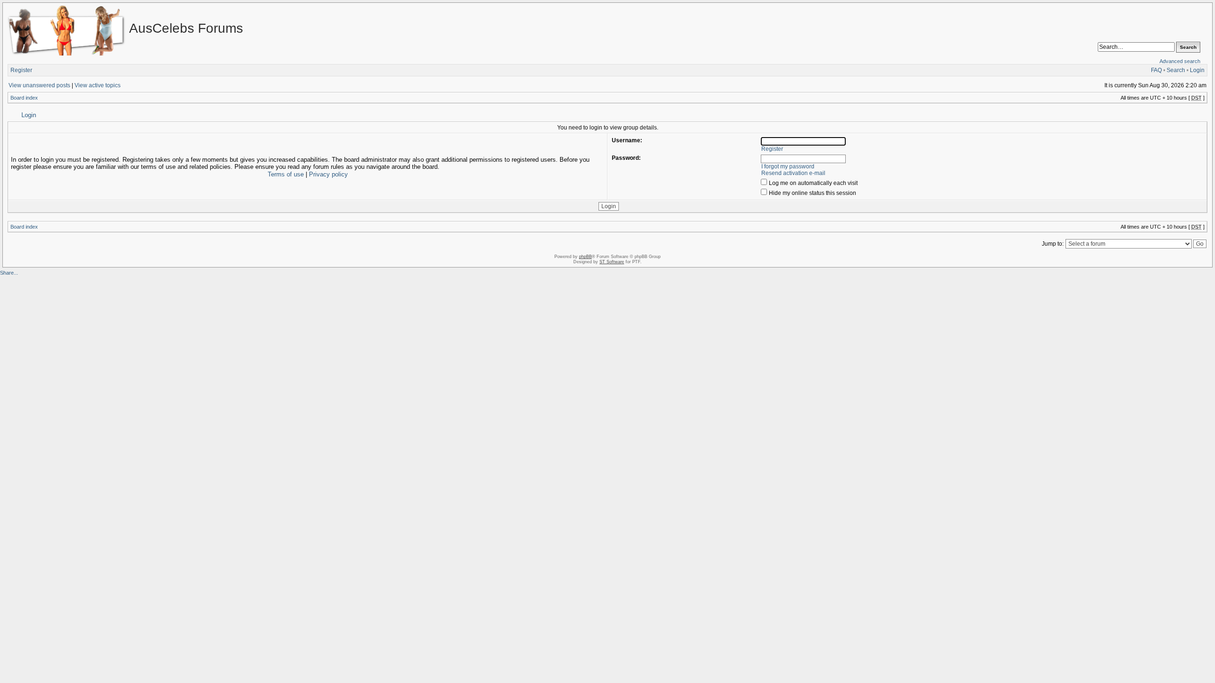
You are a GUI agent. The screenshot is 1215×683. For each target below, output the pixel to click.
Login (1197, 70)
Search (1176, 70)
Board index (24, 98)
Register (21, 70)
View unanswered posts (39, 85)
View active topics (98, 85)
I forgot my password (787, 166)
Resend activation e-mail (793, 173)
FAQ (1156, 70)
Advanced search (1179, 61)
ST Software (611, 261)
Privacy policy (328, 174)
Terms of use (286, 174)
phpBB (585, 256)
